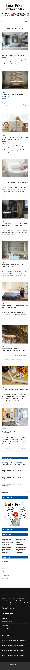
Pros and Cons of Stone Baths (13, 55)
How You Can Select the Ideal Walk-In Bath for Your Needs (15, 138)
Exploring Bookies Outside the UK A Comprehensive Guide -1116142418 (14, 464)
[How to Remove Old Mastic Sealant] (15, 375)
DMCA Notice (5, 618)
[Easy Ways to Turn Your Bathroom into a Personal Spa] (15, 291)
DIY (8, 25)
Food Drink (6, 575)
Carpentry (5, 561)
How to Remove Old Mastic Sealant (15, 390)
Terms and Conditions (7, 621)
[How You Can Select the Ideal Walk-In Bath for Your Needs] (15, 123)
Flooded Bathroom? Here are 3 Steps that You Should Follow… (14, 349)
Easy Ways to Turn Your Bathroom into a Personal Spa (15, 306)
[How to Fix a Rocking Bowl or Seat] (15, 168)
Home (3, 25)
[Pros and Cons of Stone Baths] (15, 41)
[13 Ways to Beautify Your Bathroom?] (15, 417)
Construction (6, 565)
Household (14, 25)
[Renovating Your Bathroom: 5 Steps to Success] (15, 250)
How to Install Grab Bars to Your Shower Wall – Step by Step (15, 224)
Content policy (5, 628)
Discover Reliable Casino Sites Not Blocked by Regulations (15, 471)
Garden (5, 572)
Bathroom (4, 52)
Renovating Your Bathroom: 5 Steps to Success (13, 265)
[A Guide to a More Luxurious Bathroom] (15, 80)
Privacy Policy (5, 625)
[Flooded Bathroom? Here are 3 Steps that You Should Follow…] (15, 334)
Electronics (5, 578)
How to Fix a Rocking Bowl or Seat (15, 182)
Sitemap (4, 632)
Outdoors (5, 582)
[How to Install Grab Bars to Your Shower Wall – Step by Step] (15, 209)
